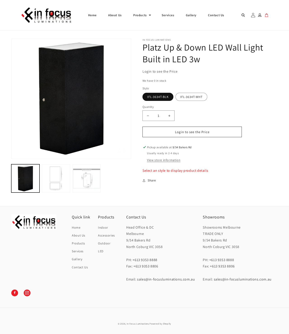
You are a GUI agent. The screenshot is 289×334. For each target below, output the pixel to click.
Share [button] (152, 180)
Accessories (106, 235)
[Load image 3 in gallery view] (56, 178)
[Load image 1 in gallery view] (25, 178)
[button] (142, 15)
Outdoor (104, 243)
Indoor (103, 227)
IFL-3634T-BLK (158, 97)
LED (101, 251)
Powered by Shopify (160, 323)
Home (76, 227)
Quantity (148, 107)
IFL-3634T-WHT (191, 97)
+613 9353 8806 (145, 266)
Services (78, 251)
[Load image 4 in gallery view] (86, 178)
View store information (163, 160)
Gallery (77, 259)
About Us (78, 235)
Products (140, 15)
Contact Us (80, 267)
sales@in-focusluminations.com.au (166, 279)
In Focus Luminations (138, 323)
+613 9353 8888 (145, 259)
